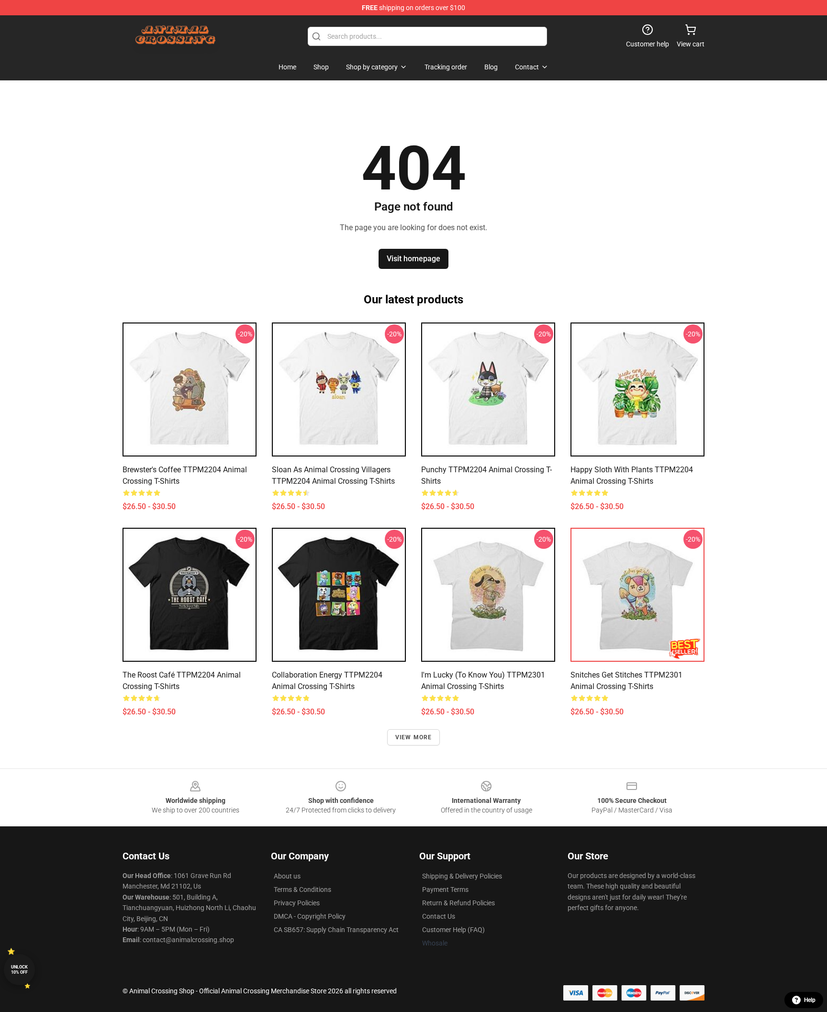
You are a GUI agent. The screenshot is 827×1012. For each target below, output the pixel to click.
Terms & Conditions (302, 889)
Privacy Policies (297, 903)
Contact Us (438, 916)
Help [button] (810, 1000)
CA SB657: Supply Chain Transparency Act (336, 930)
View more (413, 737)
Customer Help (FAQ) (453, 930)
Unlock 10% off (19, 970)
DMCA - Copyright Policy (310, 916)
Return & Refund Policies (458, 903)
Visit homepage (413, 258)
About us (287, 876)
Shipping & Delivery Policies (462, 876)
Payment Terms (445, 889)
